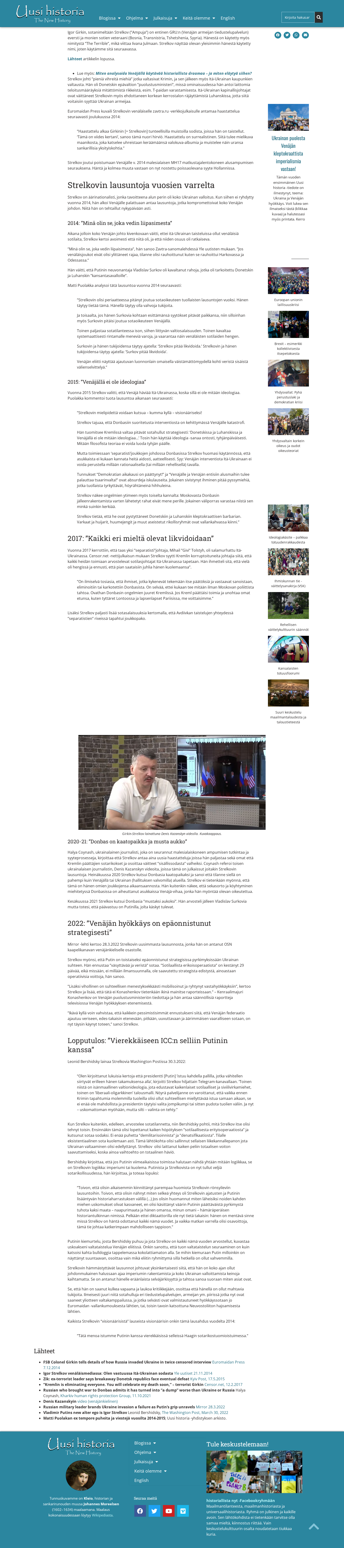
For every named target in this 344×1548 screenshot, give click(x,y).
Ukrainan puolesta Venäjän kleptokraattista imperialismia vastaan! (288, 153)
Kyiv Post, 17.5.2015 (207, 1378)
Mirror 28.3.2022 (210, 1407)
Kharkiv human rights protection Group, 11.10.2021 (105, 1395)
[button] (277, 35)
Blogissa (107, 18)
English (228, 18)
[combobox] (298, 17)
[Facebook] (140, 1511)
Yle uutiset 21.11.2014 (193, 1373)
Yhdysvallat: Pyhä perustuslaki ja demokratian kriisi (288, 397)
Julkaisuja (163, 18)
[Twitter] (154, 1511)
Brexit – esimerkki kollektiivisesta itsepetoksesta (288, 348)
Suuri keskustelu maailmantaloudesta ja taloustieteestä (288, 717)
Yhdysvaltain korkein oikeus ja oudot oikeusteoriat (288, 446)
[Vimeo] (183, 1511)
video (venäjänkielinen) (97, 1401)
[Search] (318, 17)
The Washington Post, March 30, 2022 (195, 1412)
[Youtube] (169, 1511)
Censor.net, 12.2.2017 (223, 1384)
